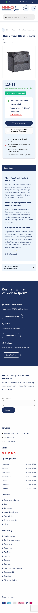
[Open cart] (33, 8)
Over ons (7, 564)
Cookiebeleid (9, 572)
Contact (7, 560)
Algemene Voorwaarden (13, 568)
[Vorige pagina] (3, 30)
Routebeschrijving (12, 317)
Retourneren (8, 544)
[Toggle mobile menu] (26, 8)
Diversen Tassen (11, 30)
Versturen (8, 410)
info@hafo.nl (11, 355)
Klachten (7, 556)
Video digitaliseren (11, 512)
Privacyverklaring (10, 580)
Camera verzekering (11, 500)
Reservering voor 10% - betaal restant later (19, 130)
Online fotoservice (10, 520)
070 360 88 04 (16, 115)
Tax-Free (7, 552)
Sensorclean (8, 508)
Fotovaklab (8, 516)
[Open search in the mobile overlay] (19, 16)
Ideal (6, 524)
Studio (6, 504)
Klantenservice (9, 536)
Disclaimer (8, 576)
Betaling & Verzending (12, 540)
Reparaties (8, 548)
